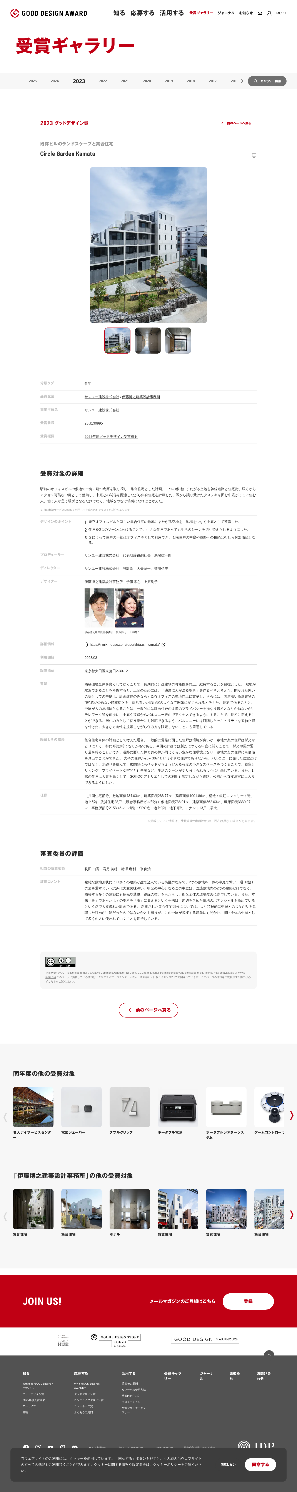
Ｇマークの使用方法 (134, 1389)
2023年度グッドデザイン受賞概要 (111, 436)
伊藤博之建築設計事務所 (141, 397)
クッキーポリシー (167, 1464)
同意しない (228, 1464)
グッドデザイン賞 (33, 1394)
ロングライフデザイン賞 (89, 1400)
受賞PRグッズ (130, 1395)
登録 (248, 1301)
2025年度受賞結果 (34, 1400)
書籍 (25, 1412)
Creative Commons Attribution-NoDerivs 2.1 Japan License (125, 972)
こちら (52, 981)
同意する (260, 1464)
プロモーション (131, 1401)
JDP (63, 972)
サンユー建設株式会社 (102, 397)
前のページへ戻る (239, 123)
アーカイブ (29, 1406)
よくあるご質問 (83, 1412)
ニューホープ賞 (83, 1406)
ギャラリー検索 (270, 81)
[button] (117, 341)
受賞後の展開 (130, 1383)
